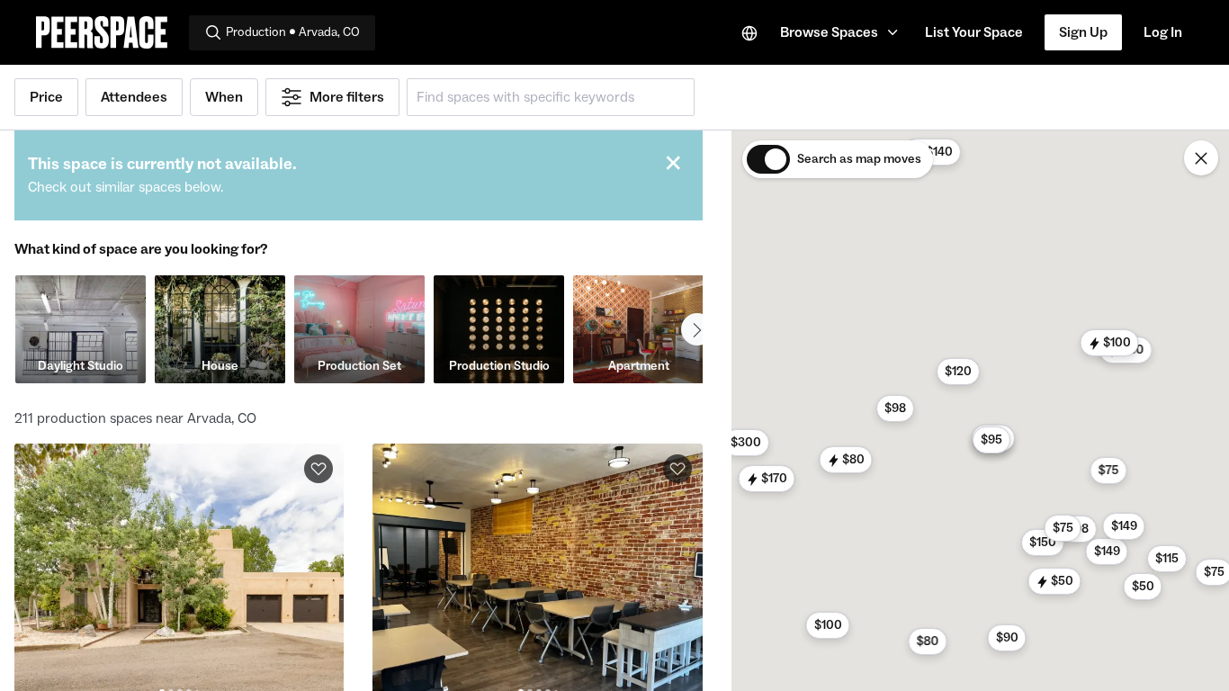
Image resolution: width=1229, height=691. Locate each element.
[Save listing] (318, 468)
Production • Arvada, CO (293, 32)
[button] (841, 32)
